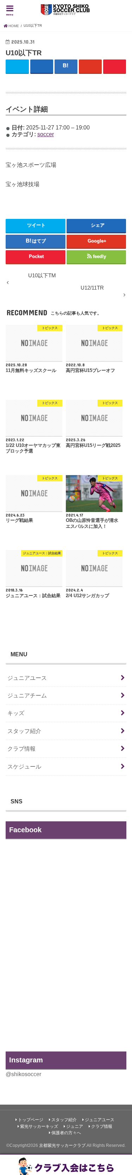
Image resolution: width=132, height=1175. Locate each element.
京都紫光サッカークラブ (62, 1145)
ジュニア (74, 1126)
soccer (45, 134)
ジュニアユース (27, 678)
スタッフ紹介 (24, 731)
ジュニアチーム (27, 695)
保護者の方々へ (66, 1133)
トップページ (30, 1120)
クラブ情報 (21, 748)
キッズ (15, 713)
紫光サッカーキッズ (39, 1126)
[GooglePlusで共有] (90, 65)
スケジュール (24, 766)
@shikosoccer (23, 1074)
